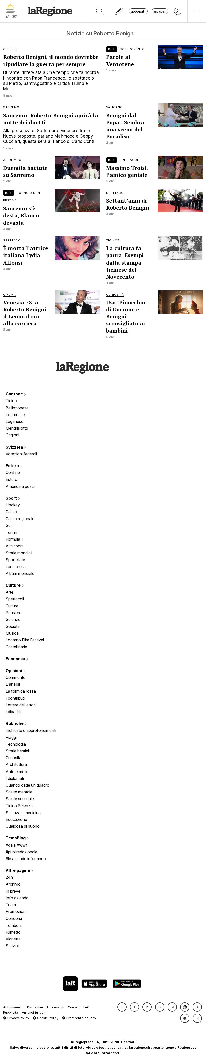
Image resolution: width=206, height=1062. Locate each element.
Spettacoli (15, 598)
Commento (16, 677)
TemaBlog (16, 837)
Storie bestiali (18, 750)
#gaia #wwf (16, 845)
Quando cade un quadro (27, 785)
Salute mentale (19, 791)
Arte (9, 592)
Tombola (14, 925)
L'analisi (13, 684)
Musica (12, 633)
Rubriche (15, 723)
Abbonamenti (13, 1007)
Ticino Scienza (19, 805)
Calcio (11, 511)
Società (13, 626)
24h (9, 877)
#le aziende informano (26, 858)
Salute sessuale (20, 798)
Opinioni (14, 670)
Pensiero (14, 612)
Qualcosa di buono (23, 826)
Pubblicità (10, 1012)
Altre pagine (18, 870)
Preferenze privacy (80, 1018)
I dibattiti (13, 711)
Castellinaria (16, 646)
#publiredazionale (21, 851)
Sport (12, 498)
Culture (14, 585)
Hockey (13, 504)
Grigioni (12, 434)
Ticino (11, 400)
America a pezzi (20, 486)
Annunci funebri (34, 1012)
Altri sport (14, 545)
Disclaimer (35, 1007)
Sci (8, 525)
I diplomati (15, 778)
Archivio (13, 884)
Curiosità (13, 757)
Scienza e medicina (23, 812)
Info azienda (17, 897)
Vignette (13, 938)
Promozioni (16, 911)
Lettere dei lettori (21, 704)
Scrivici (12, 945)
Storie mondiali (19, 552)
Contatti (74, 1007)
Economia (16, 658)
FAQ (86, 1007)
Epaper (160, 11)
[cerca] (100, 11)
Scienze (13, 619)
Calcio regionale (20, 518)
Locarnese (15, 414)
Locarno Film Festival (25, 639)
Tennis (12, 532)
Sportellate (15, 559)
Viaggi (11, 737)
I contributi (15, 698)
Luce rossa (16, 566)
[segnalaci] (119, 11)
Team (11, 904)
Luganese (14, 421)
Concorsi (14, 918)
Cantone (15, 393)
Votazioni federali (21, 453)
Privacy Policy (17, 1018)
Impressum (55, 1007)
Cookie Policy (47, 1018)
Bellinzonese (17, 407)
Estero (13, 465)
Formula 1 (14, 539)
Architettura (16, 764)
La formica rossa (21, 691)
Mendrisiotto (17, 428)
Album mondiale (20, 573)
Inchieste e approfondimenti (31, 730)
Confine (13, 472)
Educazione (16, 819)
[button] (122, 1007)
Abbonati (138, 11)
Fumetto (13, 932)
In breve (13, 891)
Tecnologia (16, 744)
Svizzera (15, 447)
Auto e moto (17, 771)
